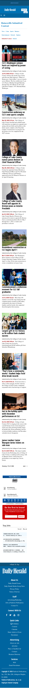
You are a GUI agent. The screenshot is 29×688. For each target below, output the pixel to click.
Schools (15, 38)
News (3, 31)
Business (17, 31)
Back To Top (15, 564)
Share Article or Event (14, 632)
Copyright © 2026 (7, 671)
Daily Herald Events (14, 583)
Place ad (25, 529)
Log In (25, 12)
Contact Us (14, 605)
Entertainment (5, 35)
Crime (7, 31)
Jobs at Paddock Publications (15, 603)
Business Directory (14, 654)
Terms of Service (14, 592)
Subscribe (24, 10)
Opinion (18, 35)
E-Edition (15, 624)
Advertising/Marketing (14, 600)
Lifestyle (13, 35)
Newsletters (14, 635)
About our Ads (14, 643)
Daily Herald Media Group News (14, 586)
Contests (14, 626)
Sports (12, 31)
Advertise (14, 646)
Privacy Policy (14, 589)
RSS (14, 662)
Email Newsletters (14, 665)
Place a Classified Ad (14, 649)
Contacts (14, 651)
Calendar (14, 629)
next (24, 466)
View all (19, 529)
